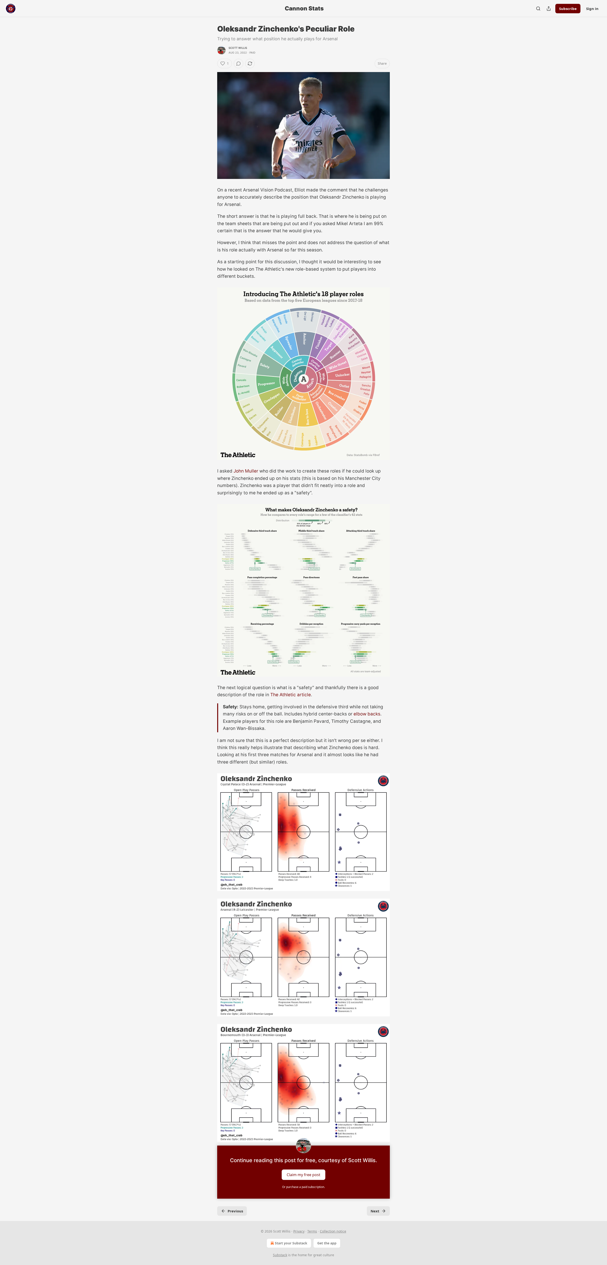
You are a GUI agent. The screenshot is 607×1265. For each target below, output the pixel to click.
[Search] (538, 8)
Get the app (326, 1243)
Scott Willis (238, 48)
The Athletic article (290, 694)
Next (375, 1211)
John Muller (246, 471)
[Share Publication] (548, 8)
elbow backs (367, 714)
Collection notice (333, 1231)
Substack (280, 1255)
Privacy (298, 1231)
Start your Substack (291, 1243)
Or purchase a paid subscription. (303, 1187)
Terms (312, 1231)
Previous (235, 1211)
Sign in (592, 8)
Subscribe (568, 8)
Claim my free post (303, 1174)
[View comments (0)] (238, 63)
